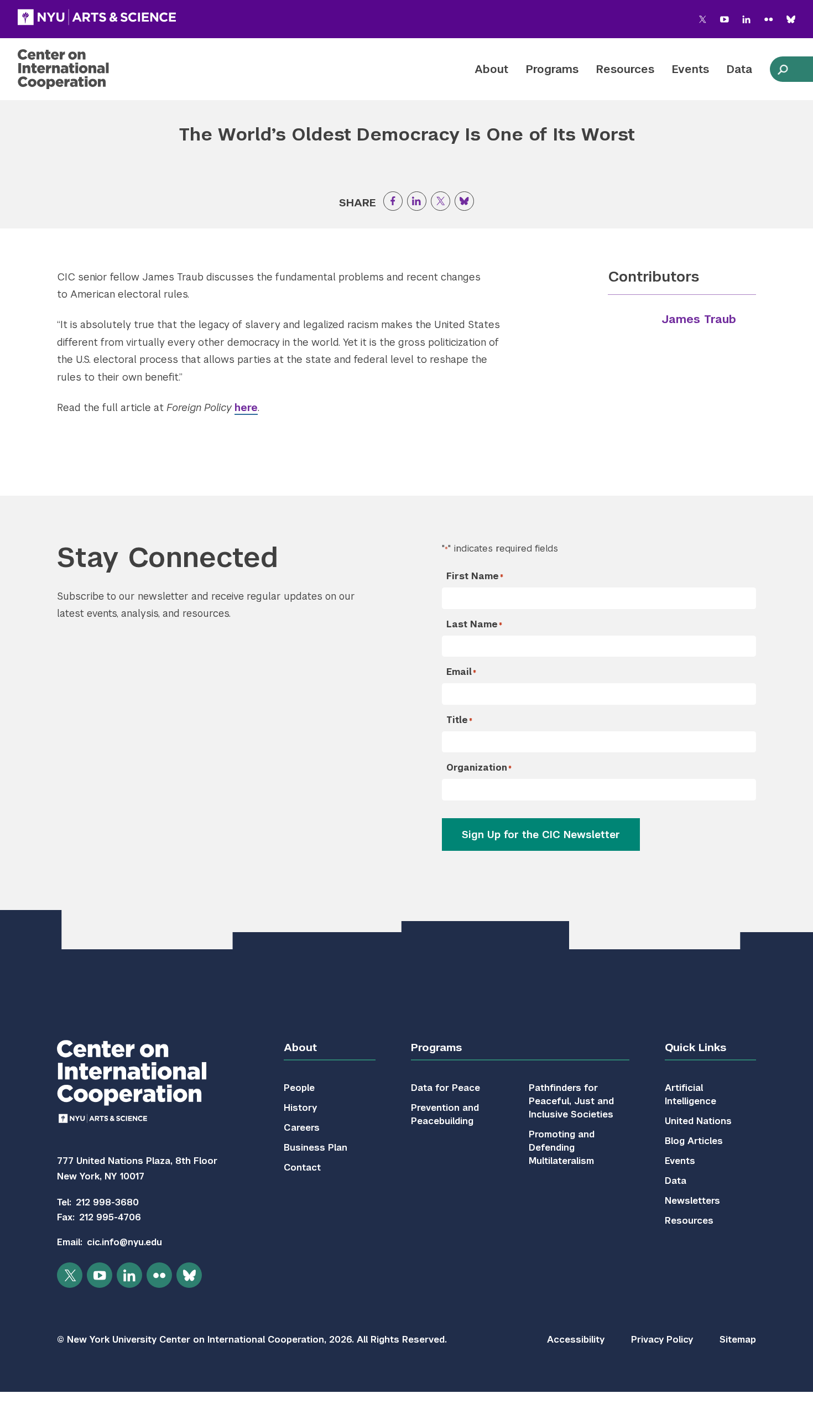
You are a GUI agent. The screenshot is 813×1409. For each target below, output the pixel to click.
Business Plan (315, 1147)
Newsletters (692, 1201)
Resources (625, 69)
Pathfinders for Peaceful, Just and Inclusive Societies (571, 1101)
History (300, 1108)
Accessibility (575, 1339)
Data (739, 69)
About (491, 69)
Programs (552, 69)
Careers (302, 1128)
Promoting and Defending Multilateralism (562, 1148)
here (246, 407)
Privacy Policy (662, 1339)
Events (690, 69)
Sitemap (738, 1339)
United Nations (698, 1121)
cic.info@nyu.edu (124, 1242)
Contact (302, 1167)
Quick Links (695, 1047)
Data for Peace (445, 1088)
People (299, 1088)
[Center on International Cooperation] (92, 69)
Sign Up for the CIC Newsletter (541, 834)
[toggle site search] (782, 69)
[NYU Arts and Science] (97, 17)
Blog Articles (694, 1141)
